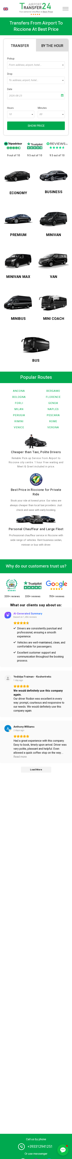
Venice (19, 427)
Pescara (53, 415)
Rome (53, 421)
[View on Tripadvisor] (7, 678)
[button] (63, 1150)
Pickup (11, 58)
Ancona (19, 391)
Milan (18, 409)
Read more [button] (20, 757)
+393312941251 (40, 1146)
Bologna (19, 397)
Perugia (19, 415)
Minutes (42, 108)
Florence (53, 397)
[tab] (20, 45)
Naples (53, 409)
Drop (9, 74)
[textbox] (36, 65)
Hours (10, 108)
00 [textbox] (40, 114)
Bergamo (53, 391)
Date (9, 89)
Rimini (18, 421)
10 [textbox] (10, 114)
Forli (19, 403)
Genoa (53, 403)
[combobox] (36, 65)
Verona (53, 427)
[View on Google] (7, 728)
